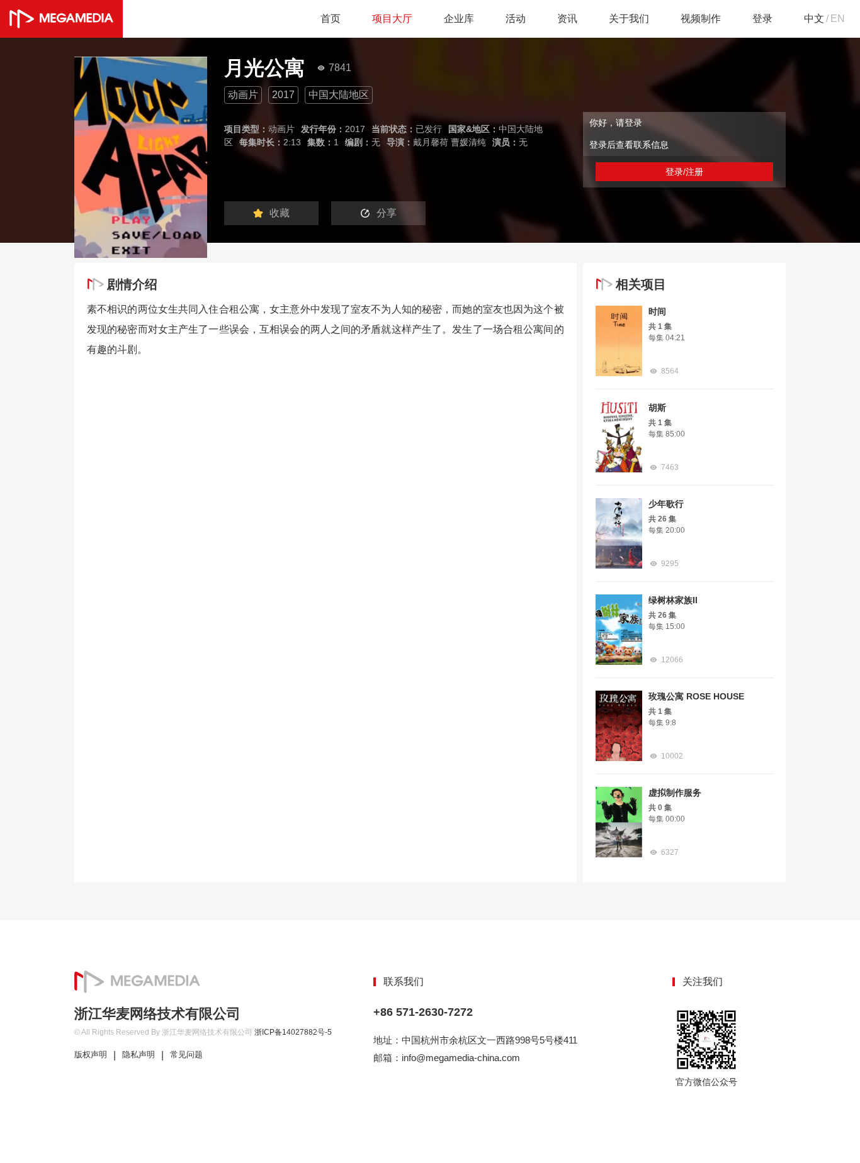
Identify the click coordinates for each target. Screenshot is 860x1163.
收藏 (279, 213)
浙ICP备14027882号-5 (293, 1032)
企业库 (459, 18)
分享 (386, 213)
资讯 (567, 18)
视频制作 (701, 18)
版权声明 (90, 1054)
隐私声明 (138, 1054)
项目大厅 (392, 18)
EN (837, 18)
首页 (330, 18)
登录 (762, 18)
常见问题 (186, 1054)
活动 (516, 18)
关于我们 (629, 18)
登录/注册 (684, 172)
